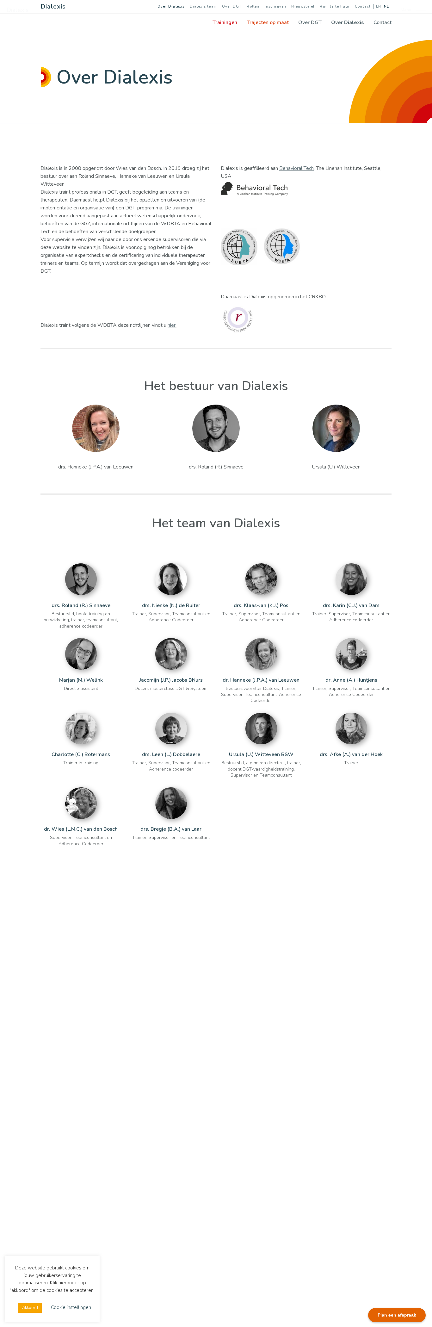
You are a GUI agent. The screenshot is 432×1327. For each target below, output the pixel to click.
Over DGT (232, 6)
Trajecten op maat (268, 22)
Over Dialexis (170, 6)
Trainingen (225, 22)
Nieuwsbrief (303, 6)
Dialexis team (203, 6)
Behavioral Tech (296, 168)
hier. (172, 325)
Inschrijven (276, 6)
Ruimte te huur (335, 6)
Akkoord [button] (30, 1308)
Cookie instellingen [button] (71, 1307)
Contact (363, 6)
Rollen (253, 6)
